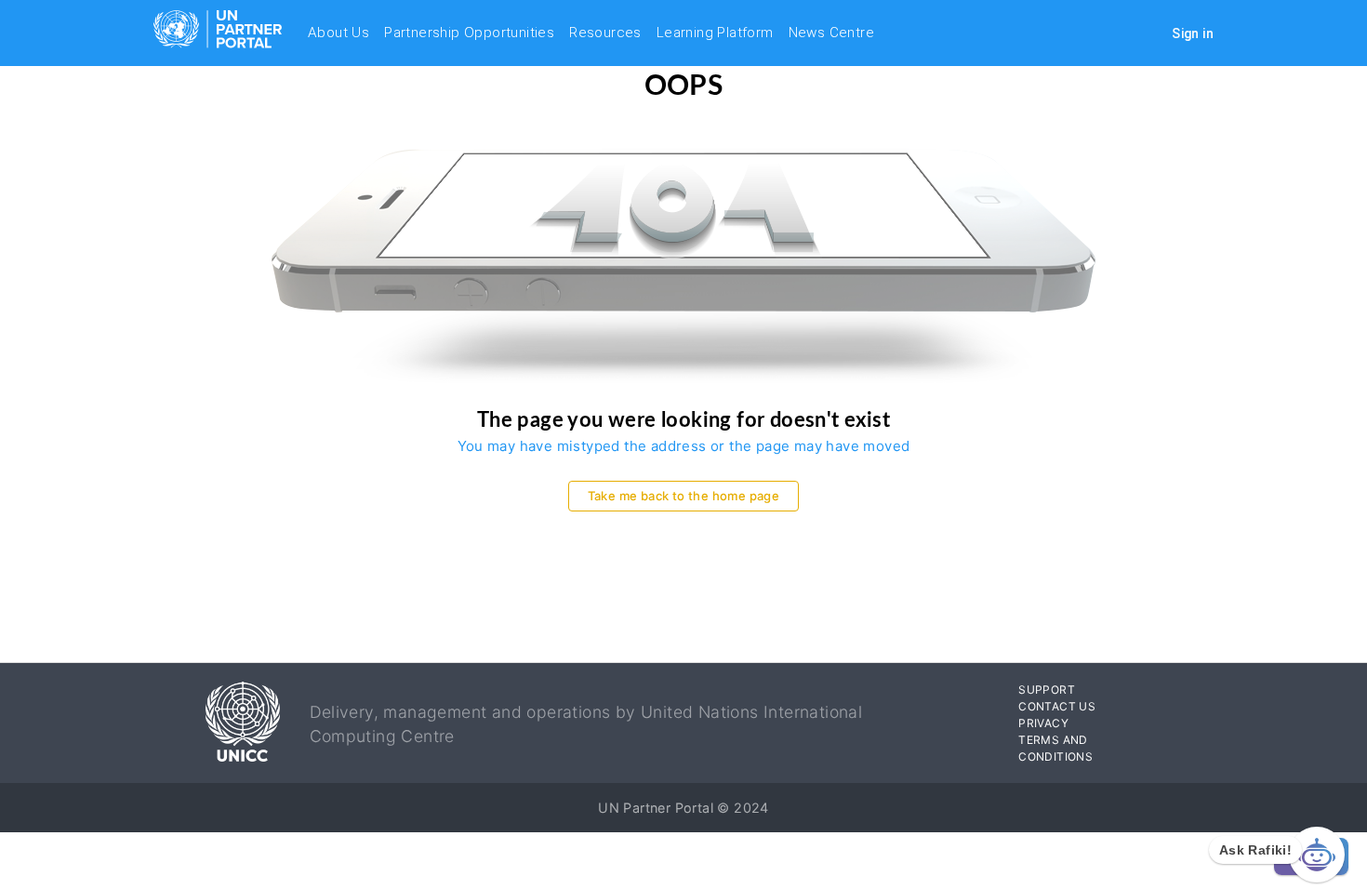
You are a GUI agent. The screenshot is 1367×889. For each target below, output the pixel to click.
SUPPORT (1046, 690)
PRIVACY (1043, 723)
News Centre (831, 32)
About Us (338, 32)
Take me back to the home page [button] (684, 495)
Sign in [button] (1193, 33)
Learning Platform (715, 32)
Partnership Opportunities (469, 32)
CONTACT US (1056, 706)
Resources (605, 32)
